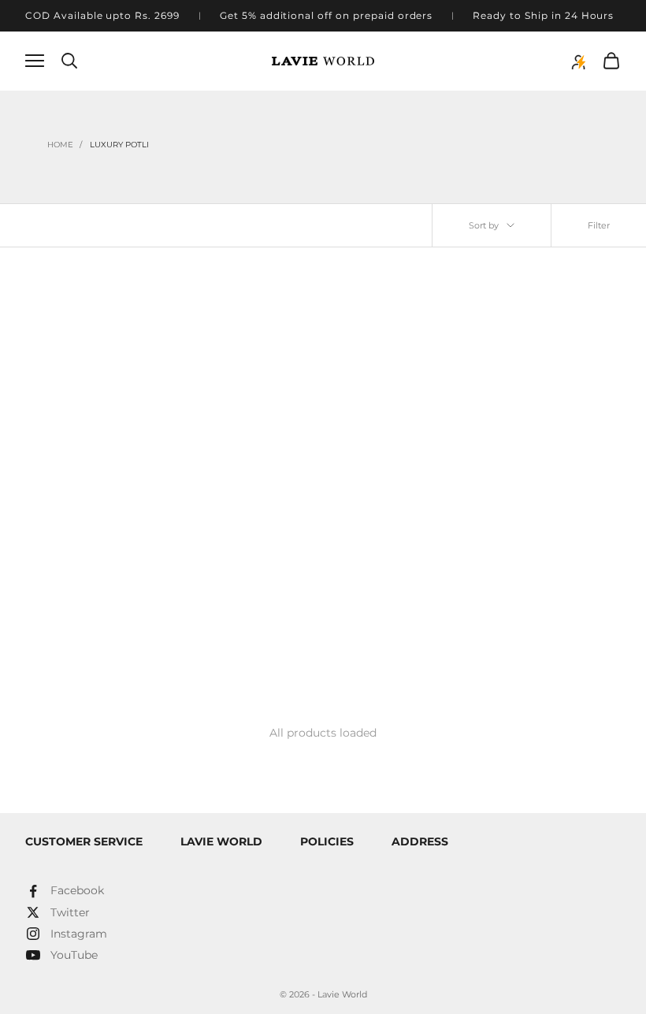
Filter (599, 225)
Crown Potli (71, 589)
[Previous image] (42, 387)
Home (60, 144)
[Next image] (202, 387)
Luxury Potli (119, 144)
